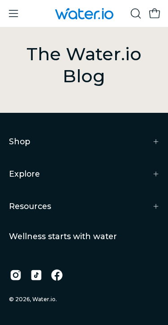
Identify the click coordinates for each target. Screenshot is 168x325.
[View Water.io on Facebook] (57, 275)
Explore (24, 173)
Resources (30, 206)
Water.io (44, 299)
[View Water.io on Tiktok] (36, 275)
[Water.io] (84, 13)
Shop (19, 141)
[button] (135, 13)
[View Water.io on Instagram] (15, 275)
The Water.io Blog (84, 65)
